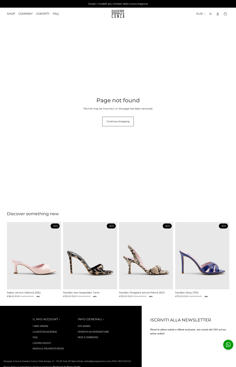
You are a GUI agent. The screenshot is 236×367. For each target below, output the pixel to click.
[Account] (217, 14)
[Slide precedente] (12, 255)
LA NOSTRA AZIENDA (45, 331)
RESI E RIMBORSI (88, 337)
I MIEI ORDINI (40, 326)
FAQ (35, 337)
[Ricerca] (210, 14)
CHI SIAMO (84, 326)
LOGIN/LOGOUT (42, 343)
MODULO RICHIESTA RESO (48, 348)
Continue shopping (118, 121)
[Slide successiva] (56, 255)
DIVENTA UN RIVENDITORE (93, 331)
